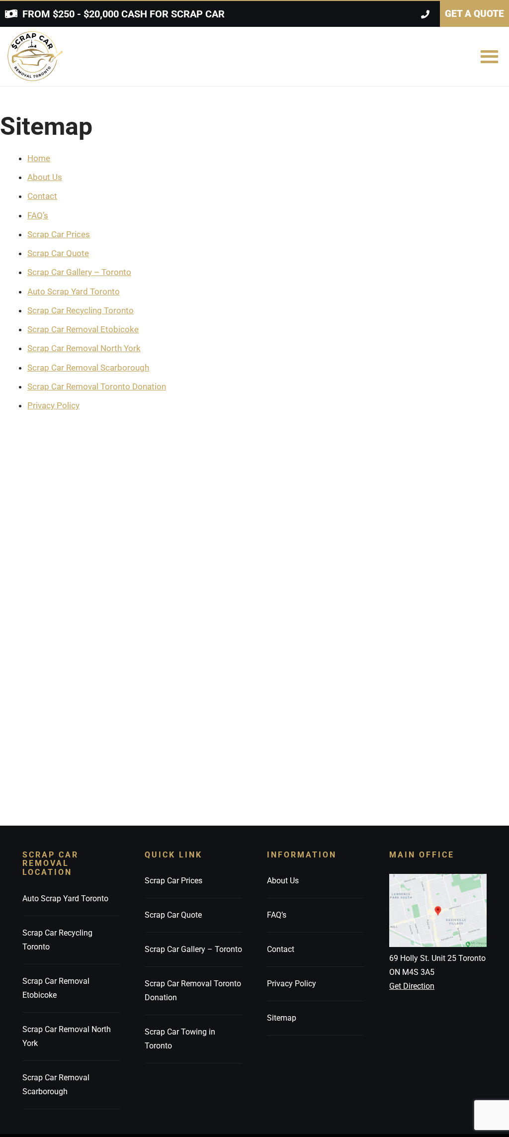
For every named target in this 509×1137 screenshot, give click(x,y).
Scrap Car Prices (58, 234)
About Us (44, 177)
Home (38, 158)
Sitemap (281, 1018)
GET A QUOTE (474, 13)
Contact (42, 196)
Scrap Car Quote (58, 253)
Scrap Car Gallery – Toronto (79, 272)
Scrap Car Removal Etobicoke (83, 329)
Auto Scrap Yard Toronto (73, 291)
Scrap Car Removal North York (84, 348)
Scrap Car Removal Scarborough (88, 368)
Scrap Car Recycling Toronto (80, 310)
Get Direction (411, 986)
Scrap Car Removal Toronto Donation (96, 386)
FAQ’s (37, 215)
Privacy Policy (53, 405)
